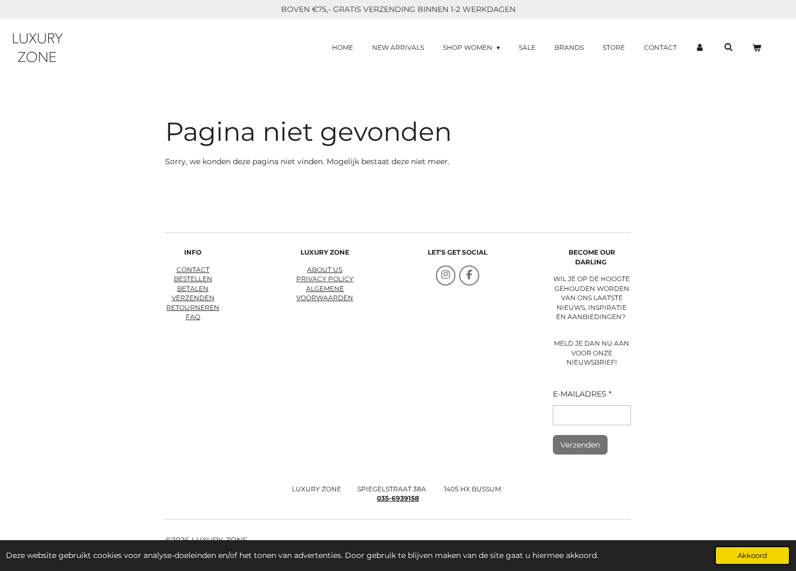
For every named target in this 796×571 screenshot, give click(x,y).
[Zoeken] (728, 47)
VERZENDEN (193, 298)
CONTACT (193, 270)
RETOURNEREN (192, 308)
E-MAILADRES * (582, 394)
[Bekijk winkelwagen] (756, 48)
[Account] (700, 48)
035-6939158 (398, 498)
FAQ (193, 317)
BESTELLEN (193, 279)
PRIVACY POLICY (325, 279)
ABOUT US (324, 270)
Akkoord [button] (752, 555)
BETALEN (192, 289)
